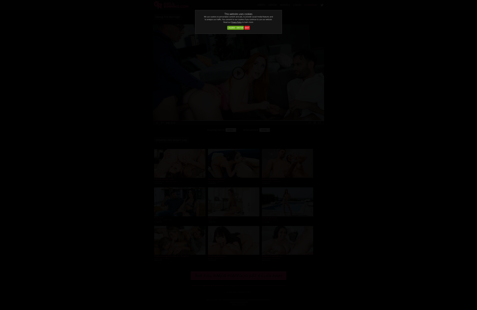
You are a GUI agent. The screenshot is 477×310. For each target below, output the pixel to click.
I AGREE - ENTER (235, 27)
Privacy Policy (236, 22)
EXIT (247, 27)
